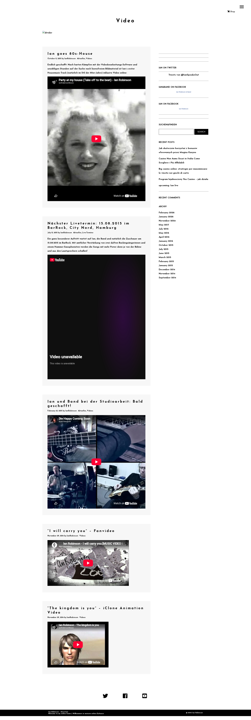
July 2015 (163, 249)
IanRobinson (70, 59)
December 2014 (167, 270)
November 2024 (167, 221)
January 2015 (166, 266)
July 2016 (163, 229)
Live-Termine (87, 233)
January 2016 (166, 241)
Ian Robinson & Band (183, 92)
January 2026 (166, 217)
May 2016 (164, 233)
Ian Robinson (183, 109)
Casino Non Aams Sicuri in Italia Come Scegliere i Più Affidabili (179, 161)
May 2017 (164, 225)
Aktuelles (81, 59)
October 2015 (166, 245)
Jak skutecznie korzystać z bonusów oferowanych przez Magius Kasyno (178, 150)
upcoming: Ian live (168, 186)
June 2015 (164, 253)
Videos (89, 59)
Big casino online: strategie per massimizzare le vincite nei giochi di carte (183, 171)
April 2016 (164, 237)
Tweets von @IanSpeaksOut (183, 75)
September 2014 (167, 278)
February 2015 (166, 261)
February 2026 (166, 213)
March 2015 (165, 257)
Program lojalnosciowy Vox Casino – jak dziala (183, 179)
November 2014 (167, 274)
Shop (232, 12)
